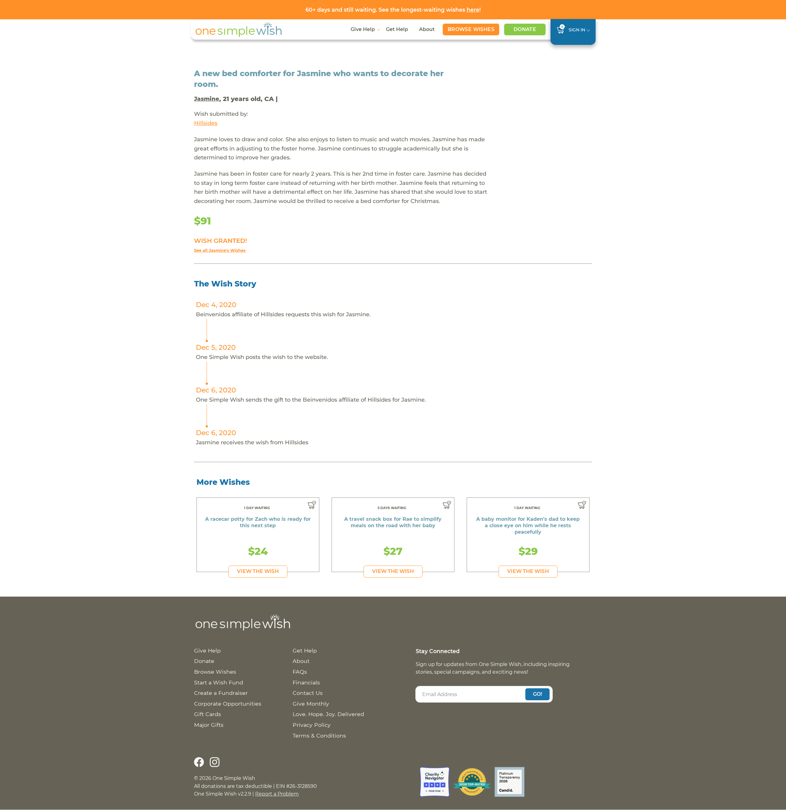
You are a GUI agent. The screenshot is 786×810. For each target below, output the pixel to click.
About (427, 29)
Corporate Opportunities (227, 703)
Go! (537, 694)
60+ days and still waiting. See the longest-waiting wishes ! (393, 9)
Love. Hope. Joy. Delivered (328, 714)
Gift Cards (207, 714)
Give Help (363, 29)
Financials (306, 682)
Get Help (397, 29)
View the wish (257, 571)
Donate (525, 29)
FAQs (300, 671)
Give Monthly (311, 703)
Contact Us (308, 693)
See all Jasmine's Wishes (220, 250)
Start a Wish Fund (218, 682)
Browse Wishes (471, 29)
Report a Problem (277, 794)
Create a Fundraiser (221, 693)
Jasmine (206, 98)
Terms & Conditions (319, 735)
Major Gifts (209, 725)
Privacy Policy (312, 725)
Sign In (577, 30)
